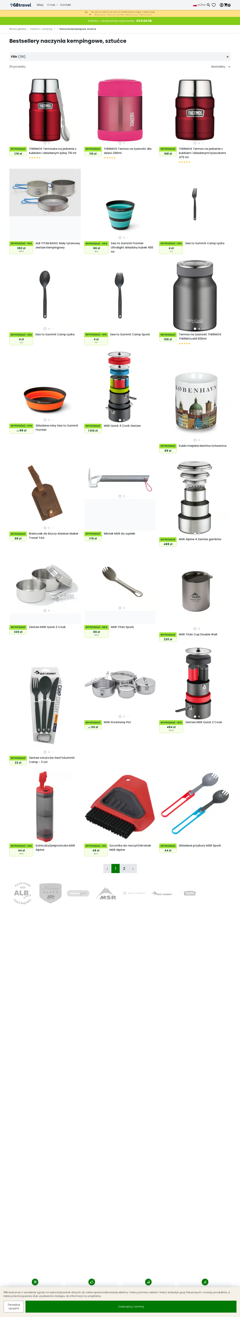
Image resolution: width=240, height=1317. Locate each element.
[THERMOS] (190, 893)
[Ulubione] (215, 5)
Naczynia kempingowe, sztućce (78, 29)
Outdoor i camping (41, 29)
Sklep (40, 5)
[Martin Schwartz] (134, 893)
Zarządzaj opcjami (14, 1306)
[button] (45, 143)
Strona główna (17, 29)
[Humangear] (78, 893)
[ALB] (22, 893)
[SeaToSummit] (162, 893)
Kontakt (65, 5)
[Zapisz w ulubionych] (12, 142)
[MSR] (106, 893)
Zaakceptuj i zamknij (131, 1306)
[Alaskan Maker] (50, 893)
